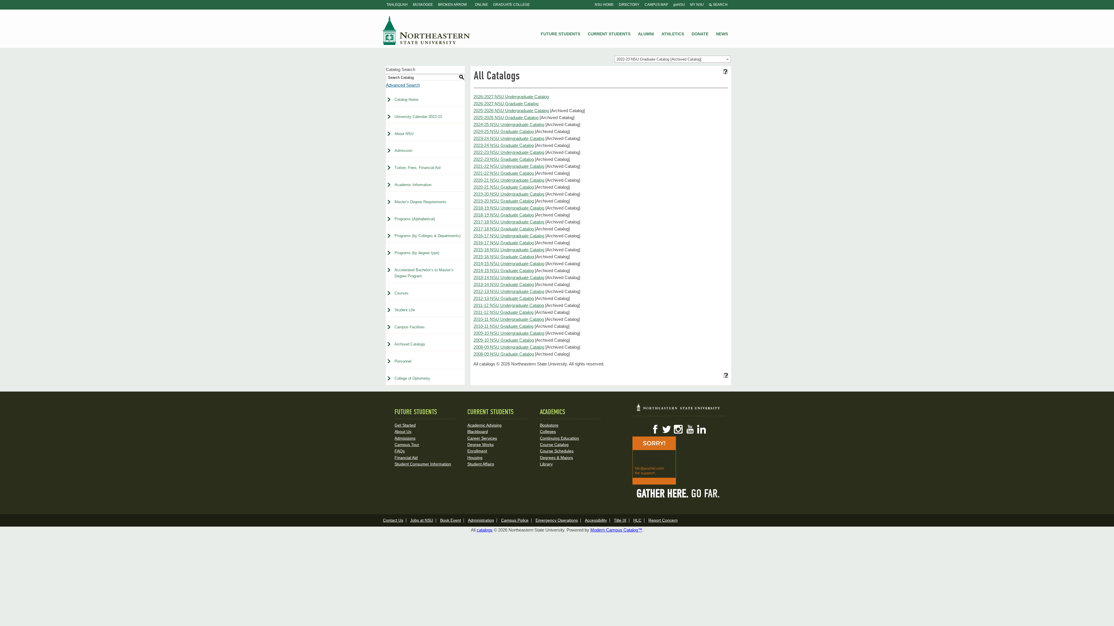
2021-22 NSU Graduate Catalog (503, 173)
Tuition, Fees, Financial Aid (417, 167)
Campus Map (656, 5)
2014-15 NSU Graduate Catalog (503, 270)
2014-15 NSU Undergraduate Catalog (508, 263)
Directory (629, 5)
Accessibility (596, 520)
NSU (426, 30)
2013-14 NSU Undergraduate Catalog (508, 277)
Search (720, 5)
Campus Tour (407, 444)
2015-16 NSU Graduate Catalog (503, 256)
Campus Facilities (410, 327)
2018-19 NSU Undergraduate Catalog (508, 207)
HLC (637, 520)
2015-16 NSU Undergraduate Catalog (508, 249)
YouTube (690, 429)
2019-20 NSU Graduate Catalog (503, 201)
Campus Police (515, 520)
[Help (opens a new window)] (725, 72)
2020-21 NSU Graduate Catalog (503, 187)
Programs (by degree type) (417, 253)
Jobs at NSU (421, 520)
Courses (401, 293)
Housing (474, 457)
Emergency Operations (557, 520)
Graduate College (511, 5)
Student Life (405, 310)
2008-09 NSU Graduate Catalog (503, 354)
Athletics (672, 34)
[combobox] (673, 59)
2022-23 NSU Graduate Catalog (503, 159)
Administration (481, 520)
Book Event (450, 520)
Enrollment (477, 451)
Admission (403, 150)
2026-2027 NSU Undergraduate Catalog (511, 96)
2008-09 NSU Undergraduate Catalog (508, 347)
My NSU (697, 5)
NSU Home (604, 5)
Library (546, 464)
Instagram (678, 429)
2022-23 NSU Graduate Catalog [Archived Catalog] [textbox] (658, 59)
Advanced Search (403, 85)
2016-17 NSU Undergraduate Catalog (508, 235)
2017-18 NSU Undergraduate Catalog (508, 221)
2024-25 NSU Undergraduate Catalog (508, 124)
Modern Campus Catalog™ (616, 529)
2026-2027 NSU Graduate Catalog (505, 103)
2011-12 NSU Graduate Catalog (503, 312)
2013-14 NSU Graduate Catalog (503, 284)
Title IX (620, 520)
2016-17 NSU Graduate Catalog (503, 242)
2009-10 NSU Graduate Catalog (503, 340)
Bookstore (549, 425)
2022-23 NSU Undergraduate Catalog (508, 152)
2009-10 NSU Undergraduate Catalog (508, 333)
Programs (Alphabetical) (415, 219)
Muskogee (423, 5)
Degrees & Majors (556, 457)
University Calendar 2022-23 (418, 116)
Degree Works (480, 444)
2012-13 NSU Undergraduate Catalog (508, 291)
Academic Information (413, 185)
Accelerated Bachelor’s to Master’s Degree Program (424, 273)
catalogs (485, 529)
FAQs (400, 451)
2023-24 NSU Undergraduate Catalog (508, 138)
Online (481, 5)
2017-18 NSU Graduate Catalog (503, 228)
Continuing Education (559, 438)
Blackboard (477, 431)
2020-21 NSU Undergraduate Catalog (508, 180)
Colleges (548, 431)
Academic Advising (484, 425)
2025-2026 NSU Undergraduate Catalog (511, 110)
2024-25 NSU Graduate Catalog (503, 131)
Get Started (405, 425)
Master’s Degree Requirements (420, 202)
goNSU (679, 5)
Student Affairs (480, 464)
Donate (700, 34)
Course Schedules (557, 451)
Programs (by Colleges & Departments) (427, 236)
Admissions (405, 438)
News (722, 34)
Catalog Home (406, 99)
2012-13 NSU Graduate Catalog (503, 298)
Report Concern (663, 520)
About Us (403, 431)
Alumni (646, 34)
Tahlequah (397, 5)
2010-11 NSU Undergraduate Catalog (508, 319)
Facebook (655, 429)
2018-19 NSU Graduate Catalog (503, 214)
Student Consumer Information (423, 464)
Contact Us (393, 520)
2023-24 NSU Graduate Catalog (503, 145)
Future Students (560, 34)
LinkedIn (701, 429)
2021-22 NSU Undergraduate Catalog (508, 166)
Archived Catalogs (410, 344)
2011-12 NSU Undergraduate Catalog (508, 305)
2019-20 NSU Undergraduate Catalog (508, 194)
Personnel (403, 361)
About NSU (404, 134)
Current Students (609, 34)
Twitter (666, 429)
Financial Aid (406, 457)
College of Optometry (412, 378)
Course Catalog (554, 444)
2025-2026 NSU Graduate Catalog (505, 117)
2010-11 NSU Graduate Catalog (503, 326)
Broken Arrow (452, 5)
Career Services (482, 438)
